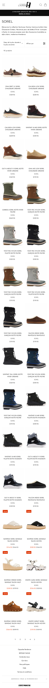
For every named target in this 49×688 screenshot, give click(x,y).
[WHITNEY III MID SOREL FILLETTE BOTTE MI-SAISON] (36, 399)
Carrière (24, 660)
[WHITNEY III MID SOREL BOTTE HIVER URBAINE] (36, 111)
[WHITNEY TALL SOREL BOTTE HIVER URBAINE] (13, 358)
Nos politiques (24, 664)
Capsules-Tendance (24, 649)
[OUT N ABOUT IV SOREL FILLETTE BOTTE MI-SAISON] (36, 440)
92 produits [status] (8, 50)
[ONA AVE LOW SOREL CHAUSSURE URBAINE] (36, 152)
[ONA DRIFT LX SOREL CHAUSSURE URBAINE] (13, 70)
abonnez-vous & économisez (24, 679)
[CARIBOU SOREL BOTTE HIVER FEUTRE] (13, 193)
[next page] (34, 639)
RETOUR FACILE (24, 653)
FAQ (24, 668)
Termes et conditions (24, 672)
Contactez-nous (24, 657)
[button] (13, 43)
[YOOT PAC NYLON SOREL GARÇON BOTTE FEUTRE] (36, 193)
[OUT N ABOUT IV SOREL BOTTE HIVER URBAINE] (13, 152)
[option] (24, 13)
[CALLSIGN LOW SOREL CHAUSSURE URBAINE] (36, 70)
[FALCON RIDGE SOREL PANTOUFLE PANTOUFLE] (36, 316)
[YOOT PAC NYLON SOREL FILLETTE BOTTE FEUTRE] (13, 234)
